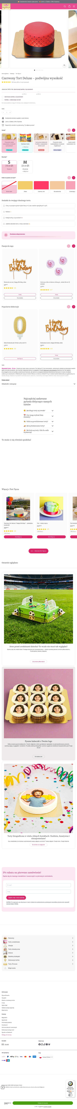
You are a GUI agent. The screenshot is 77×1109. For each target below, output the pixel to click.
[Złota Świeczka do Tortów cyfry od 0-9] (20, 330)
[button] (2, 1087)
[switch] (70, 1095)
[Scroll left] (68, 246)
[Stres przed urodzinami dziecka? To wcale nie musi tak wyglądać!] (38, 609)
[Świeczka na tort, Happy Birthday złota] (20, 270)
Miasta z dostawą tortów (8, 1000)
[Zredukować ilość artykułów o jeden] (3, 112)
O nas (3, 1003)
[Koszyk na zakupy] (69, 6)
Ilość (3, 108)
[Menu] (74, 1081)
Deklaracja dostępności (8, 1030)
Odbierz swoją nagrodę (8, 1007)
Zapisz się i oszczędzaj (16, 898)
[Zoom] (64, 65)
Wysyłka (4, 998)
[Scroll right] (73, 246)
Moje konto (5, 1010)
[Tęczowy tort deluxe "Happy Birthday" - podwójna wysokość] (18, 514)
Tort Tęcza (18, 73)
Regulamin (4, 1017)
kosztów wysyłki (47, 1106)
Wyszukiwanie (5, 995)
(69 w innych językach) (23, 82)
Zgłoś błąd (4, 1005)
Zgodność (4, 1020)
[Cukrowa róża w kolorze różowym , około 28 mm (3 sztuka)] (56, 271)
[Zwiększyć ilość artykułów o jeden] (10, 112)
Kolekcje (12, 73)
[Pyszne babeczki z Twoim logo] (38, 703)
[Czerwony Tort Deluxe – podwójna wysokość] (14, 461)
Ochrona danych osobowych (9, 1027)
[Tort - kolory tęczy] (51, 513)
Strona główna (5, 73)
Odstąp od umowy (6, 1035)
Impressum (5, 1025)
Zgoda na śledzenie (7, 1032)
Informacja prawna (7, 1022)
